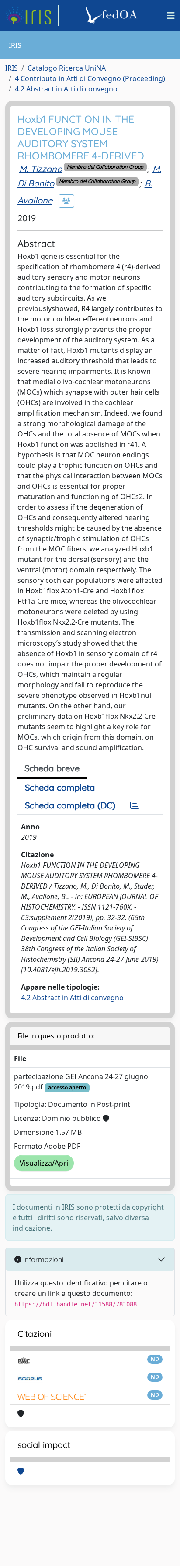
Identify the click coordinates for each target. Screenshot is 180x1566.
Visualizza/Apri (44, 1163)
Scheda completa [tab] (60, 787)
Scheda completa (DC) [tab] (70, 805)
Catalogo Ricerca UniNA (67, 68)
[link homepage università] (113, 15)
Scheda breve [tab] (52, 768)
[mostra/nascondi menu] (171, 15)
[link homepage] (32, 15)
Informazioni (42, 1259)
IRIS (11, 68)
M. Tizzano (40, 168)
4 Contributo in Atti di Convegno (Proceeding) (90, 78)
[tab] (134, 805)
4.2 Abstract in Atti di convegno (66, 89)
